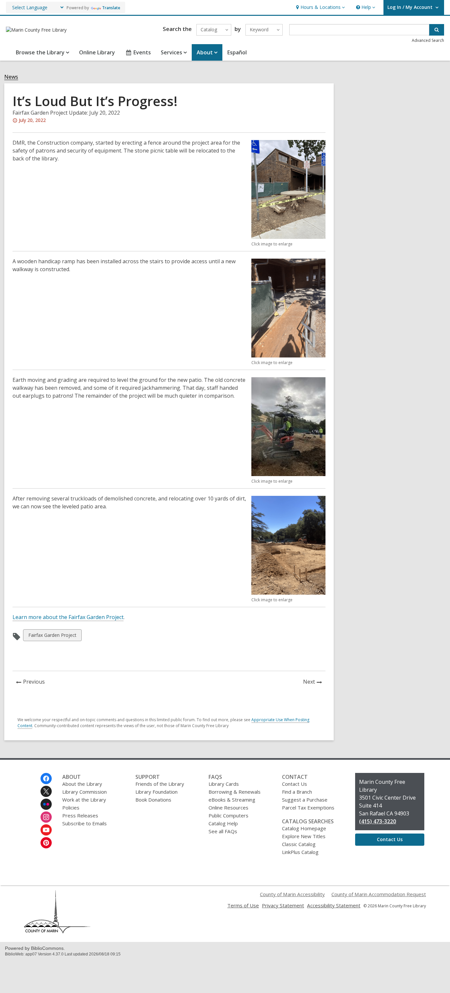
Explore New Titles (303, 836)
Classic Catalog (299, 844)
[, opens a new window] (57, 931)
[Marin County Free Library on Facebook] (46, 778)
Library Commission (84, 791)
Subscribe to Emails (84, 823)
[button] (320, 7)
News (11, 77)
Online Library (97, 52)
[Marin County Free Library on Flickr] (46, 804)
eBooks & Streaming (232, 799)
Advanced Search (428, 40)
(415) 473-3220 (377, 821)
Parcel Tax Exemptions (308, 807)
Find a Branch (297, 791)
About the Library (82, 783)
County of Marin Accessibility (292, 894)
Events (142, 52)
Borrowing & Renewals (235, 791)
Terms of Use (243, 905)
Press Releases (80, 815)
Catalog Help (223, 823)
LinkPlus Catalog (300, 852)
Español (237, 52)
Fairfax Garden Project (52, 636)
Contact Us (294, 783)
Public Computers (228, 815)
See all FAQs (223, 831)
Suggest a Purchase (304, 799)
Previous (35, 682)
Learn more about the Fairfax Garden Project (68, 617)
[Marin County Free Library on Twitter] (46, 791)
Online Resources (228, 807)
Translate (111, 8)
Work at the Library (84, 799)
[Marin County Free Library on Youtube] (46, 830)
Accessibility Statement (333, 905)
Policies (70, 807)
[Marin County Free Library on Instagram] (46, 817)
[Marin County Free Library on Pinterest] (46, 842)
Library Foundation (156, 791)
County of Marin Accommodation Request (378, 894)
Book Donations (153, 799)
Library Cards (224, 783)
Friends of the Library (159, 783)
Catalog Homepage (304, 828)
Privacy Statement (283, 905)
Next (314, 682)
